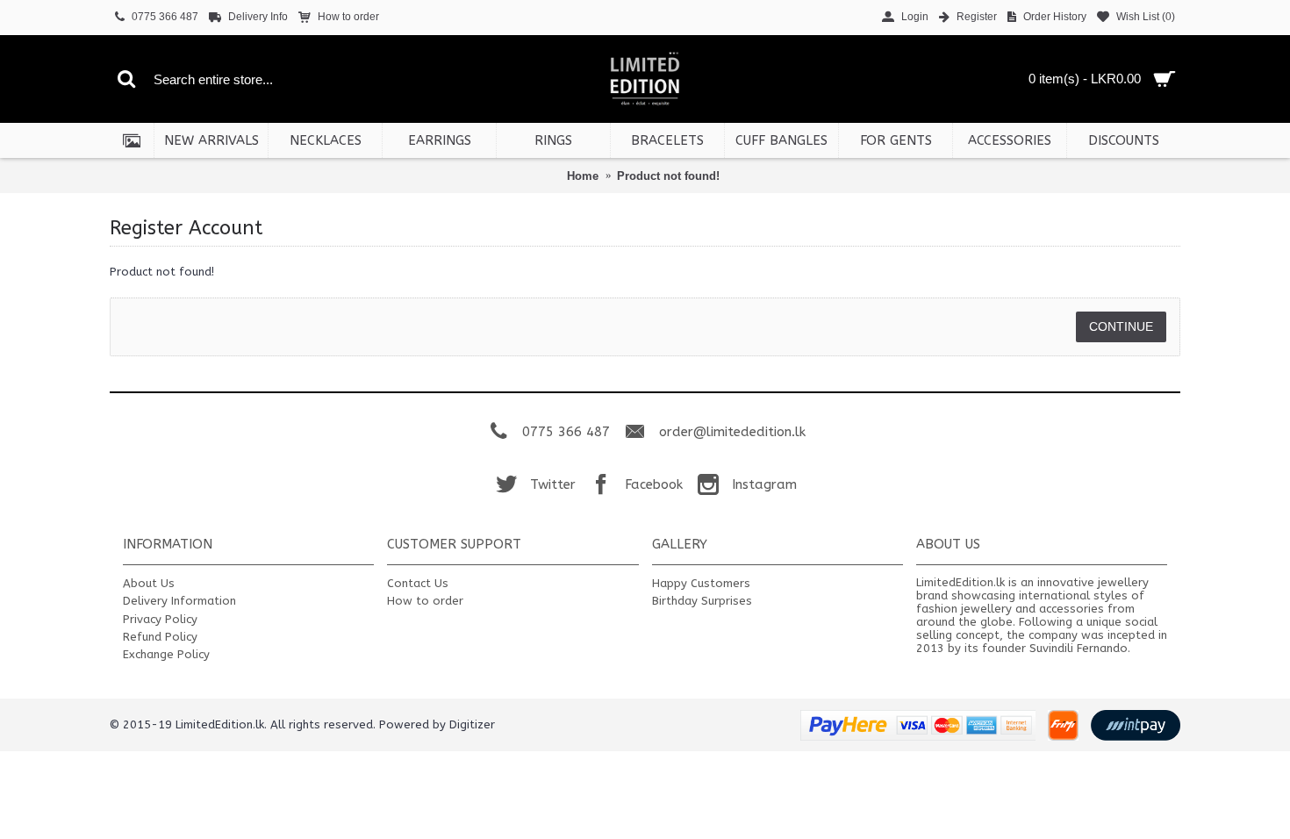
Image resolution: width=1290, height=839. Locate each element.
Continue (1121, 326)
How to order (425, 600)
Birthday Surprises (702, 600)
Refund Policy (160, 636)
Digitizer (472, 724)
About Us (149, 583)
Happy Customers (701, 583)
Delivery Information (179, 600)
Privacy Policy (160, 619)
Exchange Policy (166, 654)
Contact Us (417, 583)
